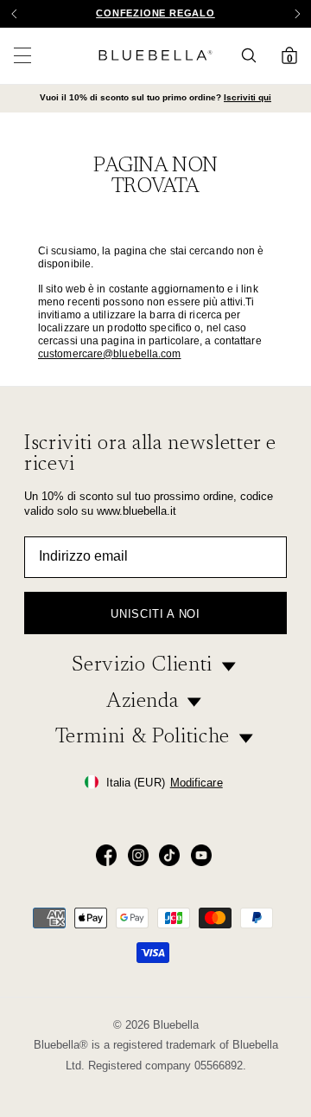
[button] (297, 14)
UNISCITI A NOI (155, 613)
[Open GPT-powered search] (254, 55)
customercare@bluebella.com (109, 354)
